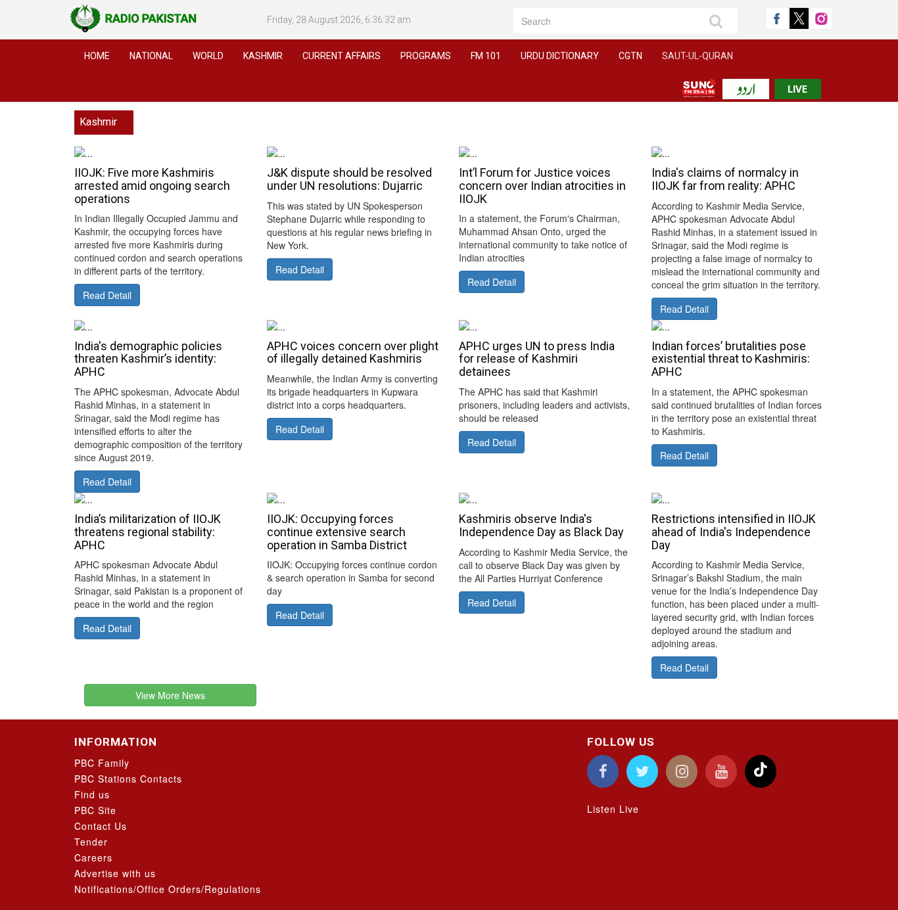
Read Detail (107, 295)
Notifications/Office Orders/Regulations (167, 889)
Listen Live (613, 808)
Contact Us (100, 825)
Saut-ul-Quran (697, 56)
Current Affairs (341, 56)
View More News (170, 695)
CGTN (630, 56)
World (208, 56)
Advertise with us (115, 873)
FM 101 (486, 56)
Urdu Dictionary (560, 56)
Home (97, 56)
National (151, 56)
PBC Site (95, 810)
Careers (93, 857)
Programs (425, 56)
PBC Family (102, 762)
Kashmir (263, 56)
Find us (92, 794)
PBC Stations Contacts (128, 778)
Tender (91, 841)
